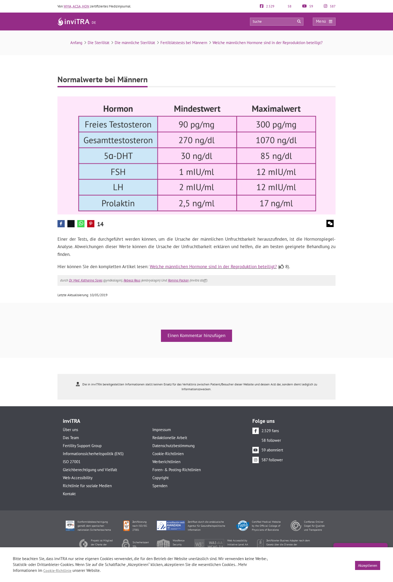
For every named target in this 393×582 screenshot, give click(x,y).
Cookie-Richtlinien (168, 454)
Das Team (71, 438)
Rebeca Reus (132, 280)
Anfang (76, 42)
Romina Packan (178, 280)
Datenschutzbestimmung (173, 446)
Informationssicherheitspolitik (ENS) (93, 454)
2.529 (269, 6)
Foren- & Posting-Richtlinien (176, 470)
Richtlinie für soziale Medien (87, 486)
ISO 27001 (71, 462)
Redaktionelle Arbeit (169, 438)
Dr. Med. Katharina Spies (85, 280)
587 (332, 6)
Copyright (160, 478)
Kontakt (69, 494)
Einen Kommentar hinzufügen (196, 335)
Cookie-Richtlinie (57, 570)
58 (289, 6)
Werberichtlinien (166, 462)
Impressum (161, 430)
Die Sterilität (98, 42)
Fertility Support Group (82, 446)
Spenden (159, 486)
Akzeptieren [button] (367, 565)
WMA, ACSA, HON (76, 6)
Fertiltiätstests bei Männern (183, 42)
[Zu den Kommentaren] (330, 223)
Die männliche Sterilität (135, 42)
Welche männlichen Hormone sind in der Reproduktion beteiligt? (268, 42)
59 (311, 6)
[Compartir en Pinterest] (90, 223)
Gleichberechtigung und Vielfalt (90, 470)
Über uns (70, 430)
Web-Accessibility (78, 478)
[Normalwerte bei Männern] (196, 155)
